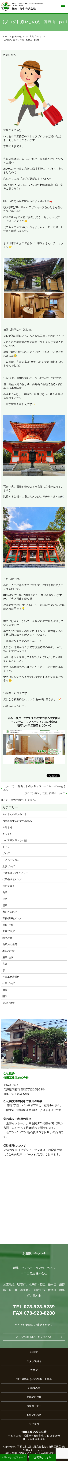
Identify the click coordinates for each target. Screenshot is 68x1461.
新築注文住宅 (9, 944)
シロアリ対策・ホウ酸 (14, 840)
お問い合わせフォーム (13, 1457)
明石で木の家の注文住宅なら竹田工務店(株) (41, 1446)
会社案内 (34, 1423)
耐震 (4, 989)
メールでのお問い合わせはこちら (34, 1337)
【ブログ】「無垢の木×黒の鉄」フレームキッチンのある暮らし (34, 788)
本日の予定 (8, 950)
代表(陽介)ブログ (11, 879)
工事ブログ (8, 931)
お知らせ (17, 36)
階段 (4, 996)
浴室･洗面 (7, 957)
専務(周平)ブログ (11, 918)
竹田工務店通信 (11, 976)
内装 (4, 892)
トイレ (6, 846)
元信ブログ (8, 885)
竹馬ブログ (8, 983)
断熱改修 (7, 937)
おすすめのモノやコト (14, 814)
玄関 (4, 963)
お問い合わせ (34, 1414)
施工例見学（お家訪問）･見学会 (34, 1379)
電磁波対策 (8, 1002)
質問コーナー (34, 1406)
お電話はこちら (42, 1457)
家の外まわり (9, 911)
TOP (5, 36)
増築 (4, 905)
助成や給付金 (34, 1396)
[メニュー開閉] (63, 6)
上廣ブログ (34, 36)
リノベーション (11, 859)
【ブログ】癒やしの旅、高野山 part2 (43, 793)
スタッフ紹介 (34, 1361)
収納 (4, 899)
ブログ (25, 36)
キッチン (7, 834)
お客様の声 (34, 1388)
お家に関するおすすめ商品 (17, 820)
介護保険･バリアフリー (15, 872)
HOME (34, 1352)
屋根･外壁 (7, 924)
